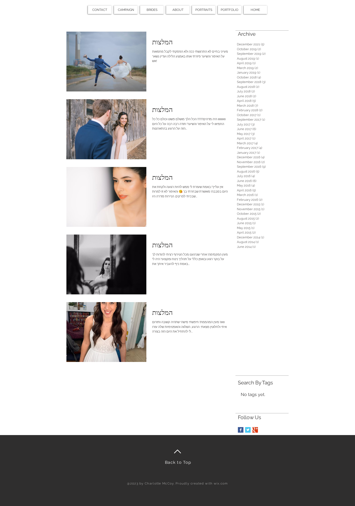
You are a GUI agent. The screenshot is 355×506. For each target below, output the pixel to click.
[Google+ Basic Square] (255, 430)
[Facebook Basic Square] (240, 430)
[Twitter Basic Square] (248, 430)
